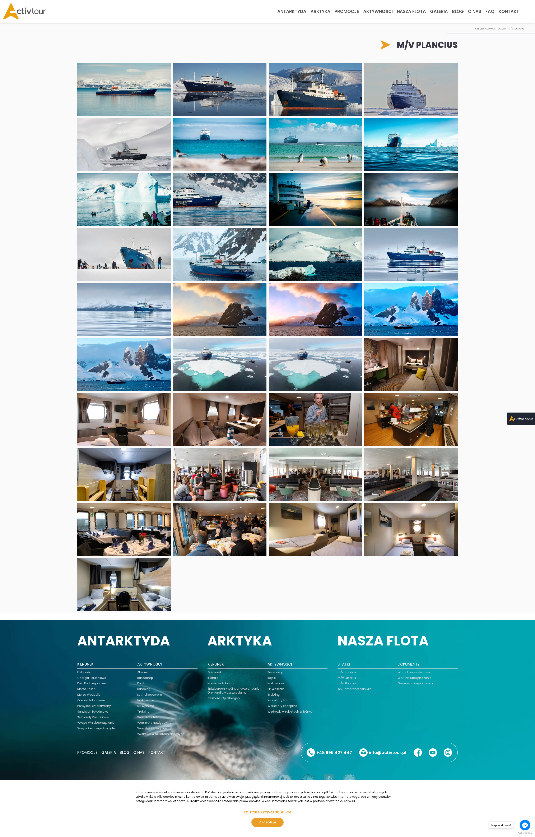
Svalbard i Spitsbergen (224, 698)
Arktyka (320, 11)
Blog (458, 11)
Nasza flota (411, 11)
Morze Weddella (89, 695)
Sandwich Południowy (92, 712)
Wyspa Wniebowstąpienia (96, 723)
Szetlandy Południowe (93, 717)
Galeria (439, 11)
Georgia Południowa (91, 678)
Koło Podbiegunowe (91, 683)
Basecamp (145, 678)
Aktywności (378, 11)
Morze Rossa (86, 689)
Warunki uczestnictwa (414, 672)
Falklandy (84, 672)
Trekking (143, 712)
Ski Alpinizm (145, 706)
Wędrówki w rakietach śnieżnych (160, 734)
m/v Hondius (347, 672)
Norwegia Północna (221, 683)
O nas (474, 11)
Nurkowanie (145, 700)
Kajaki (141, 683)
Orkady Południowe (91, 700)
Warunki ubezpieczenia (414, 678)
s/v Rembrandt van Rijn (354, 689)
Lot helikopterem (149, 695)
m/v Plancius (516, 28)
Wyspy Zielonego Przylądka (96, 728)
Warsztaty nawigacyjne (154, 723)
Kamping (143, 689)
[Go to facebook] (525, 825)
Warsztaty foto (148, 717)
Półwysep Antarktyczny (94, 706)
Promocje (347, 11)
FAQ (489, 11)
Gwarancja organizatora (415, 683)
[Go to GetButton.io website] (525, 833)
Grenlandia (215, 672)
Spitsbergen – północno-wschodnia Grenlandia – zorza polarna (234, 690)
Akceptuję (267, 822)
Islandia (213, 678)
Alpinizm (143, 672)
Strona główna (485, 28)
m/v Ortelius (347, 678)
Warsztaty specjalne (152, 728)
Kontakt (509, 11)
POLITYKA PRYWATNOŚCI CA (267, 812)
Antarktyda (291, 11)
